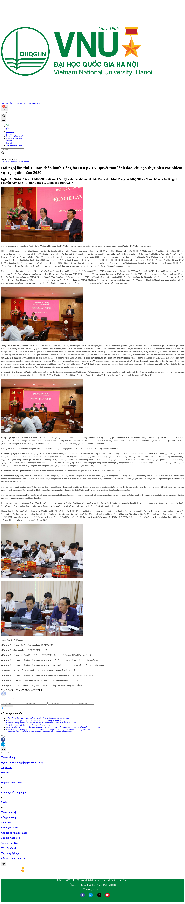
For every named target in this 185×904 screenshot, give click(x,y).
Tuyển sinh (6, 767)
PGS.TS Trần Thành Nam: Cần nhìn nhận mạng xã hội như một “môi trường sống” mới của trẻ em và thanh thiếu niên (53, 727)
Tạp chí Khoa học (10, 837)
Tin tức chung (23, 162)
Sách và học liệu (9, 843)
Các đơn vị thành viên (15, 145)
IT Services (30, 103)
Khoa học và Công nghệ (13, 792)
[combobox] (4, 108)
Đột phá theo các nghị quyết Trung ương (22, 762)
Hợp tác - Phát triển (11, 782)
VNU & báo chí (9, 848)
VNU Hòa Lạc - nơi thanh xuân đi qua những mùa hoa (28, 725)
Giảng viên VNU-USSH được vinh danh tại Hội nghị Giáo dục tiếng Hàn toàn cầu (39, 732)
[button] (92, 739)
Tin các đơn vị (8, 812)
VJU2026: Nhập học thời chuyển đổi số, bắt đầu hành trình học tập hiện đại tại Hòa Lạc (41, 723)
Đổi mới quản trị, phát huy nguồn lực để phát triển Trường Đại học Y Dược (36, 720)
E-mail (23, 103)
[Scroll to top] (3, 864)
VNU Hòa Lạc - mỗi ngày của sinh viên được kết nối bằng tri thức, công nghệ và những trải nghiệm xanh (48, 729)
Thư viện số (6, 103)
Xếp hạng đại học (10, 853)
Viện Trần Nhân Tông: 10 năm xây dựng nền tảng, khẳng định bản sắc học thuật (38, 718)
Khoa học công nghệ (14, 136)
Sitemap (38, 103)
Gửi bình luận (7, 706)
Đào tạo (9, 134)
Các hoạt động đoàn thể (13, 858)
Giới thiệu (10, 132)
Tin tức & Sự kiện (8, 162)
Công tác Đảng (9, 817)
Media (4, 802)
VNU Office (16, 103)
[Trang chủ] (76, 101)
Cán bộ (9, 143)
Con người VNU (9, 827)
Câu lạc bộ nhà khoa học (14, 832)
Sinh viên (10, 141)
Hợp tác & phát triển (14, 138)
